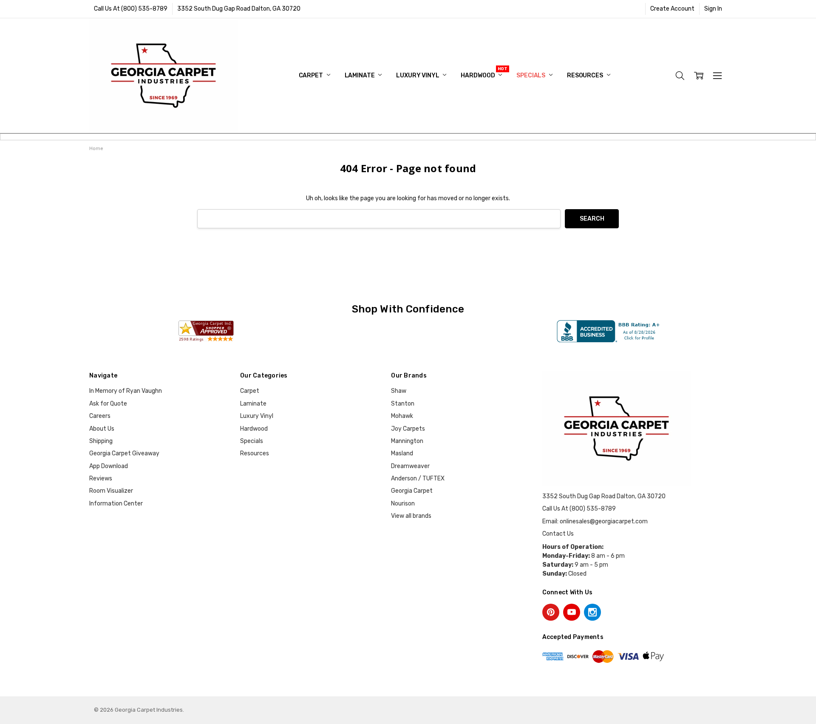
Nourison (403, 503)
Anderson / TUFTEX (418, 478)
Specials (531, 75)
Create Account (672, 8)
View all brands (411, 516)
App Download (108, 466)
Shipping (101, 441)
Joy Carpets (408, 428)
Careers (99, 416)
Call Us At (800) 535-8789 (130, 8)
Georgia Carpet (412, 490)
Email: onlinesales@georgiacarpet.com (595, 521)
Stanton (402, 403)
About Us (101, 428)
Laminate (360, 75)
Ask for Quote (108, 403)
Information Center (116, 503)
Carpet (311, 75)
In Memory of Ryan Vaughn (125, 391)
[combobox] (379, 218)
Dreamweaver (410, 466)
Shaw (398, 391)
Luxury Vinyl (418, 75)
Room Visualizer (111, 490)
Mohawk (402, 416)
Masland (402, 453)
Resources (585, 75)
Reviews (100, 478)
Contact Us (558, 533)
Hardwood (478, 75)
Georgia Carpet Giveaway (124, 453)
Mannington (407, 441)
